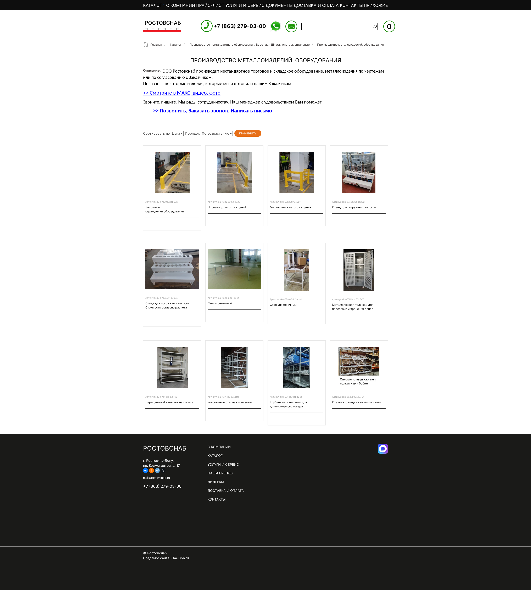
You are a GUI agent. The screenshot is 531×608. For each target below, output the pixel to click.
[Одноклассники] (151, 470)
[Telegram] (157, 470)
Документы (279, 5)
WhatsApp (275, 26)
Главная (156, 44)
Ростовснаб (163, 23)
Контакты (351, 5)
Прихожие (376, 5)
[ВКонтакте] (145, 470)
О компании (180, 5)
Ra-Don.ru (181, 558)
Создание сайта (156, 558)
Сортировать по (156, 133)
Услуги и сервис (245, 5)
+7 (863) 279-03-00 (240, 26)
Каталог (152, 5)
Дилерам (216, 482)
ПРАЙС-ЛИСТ (210, 5)
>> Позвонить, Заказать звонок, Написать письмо (212, 111)
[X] (163, 470)
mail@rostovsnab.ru (291, 26)
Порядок (192, 133)
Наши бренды (220, 473)
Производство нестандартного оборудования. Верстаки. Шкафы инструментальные (250, 44)
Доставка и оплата (316, 5)
